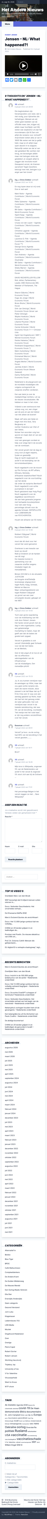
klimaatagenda (15, 1424)
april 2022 (9, 1184)
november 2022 (11, 1153)
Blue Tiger (9, 1259)
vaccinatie (19, 1435)
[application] (23, 65)
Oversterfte (31, 1427)
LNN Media (9, 1325)
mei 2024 (9, 1096)
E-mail (21, 846)
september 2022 (12, 1162)
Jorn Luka (9, 1312)
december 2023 (11, 1118)
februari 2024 (10, 1109)
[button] (23, 65)
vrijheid (18, 1442)
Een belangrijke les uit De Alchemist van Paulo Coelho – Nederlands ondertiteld (21, 1015)
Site (33, 846)
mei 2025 (9, 1069)
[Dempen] (36, 74)
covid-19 (24, 1408)
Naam (7, 846)
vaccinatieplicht (10, 1439)
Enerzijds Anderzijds (13, 1299)
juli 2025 (8, 1061)
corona (15, 1408)
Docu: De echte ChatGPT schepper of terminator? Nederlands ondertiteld (20, 993)
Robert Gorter (11, 1351)
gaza (6, 1418)
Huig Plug (30, 1418)
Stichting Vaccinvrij (13, 1360)
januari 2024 (10, 1113)
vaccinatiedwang (32, 1435)
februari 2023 (10, 1140)
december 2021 (11, 1201)
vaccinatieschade (29, 1439)
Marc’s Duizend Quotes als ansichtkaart (21, 967)
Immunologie (9, 1421)
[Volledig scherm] (39, 74)
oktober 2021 (10, 1210)
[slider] (22, 74)
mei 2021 (8, 1232)
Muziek (8, 1329)
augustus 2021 (11, 1219)
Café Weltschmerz (12, 1268)
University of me (12, 1369)
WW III (19, 1445)
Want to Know (11, 1382)
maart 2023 (10, 1135)
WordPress (8, 1514)
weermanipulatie (26, 1442)
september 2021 (11, 1214)
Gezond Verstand (12, 1307)
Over (7, 1338)
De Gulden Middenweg (14, 1281)
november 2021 (11, 1206)
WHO (38, 1442)
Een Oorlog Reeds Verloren (16, 1290)
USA (7, 1435)
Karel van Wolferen (25, 1421)
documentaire (34, 1411)
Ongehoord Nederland (14, 1334)
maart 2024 (10, 1105)
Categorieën (12, 1482)
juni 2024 (9, 1091)
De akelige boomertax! (14, 1020)
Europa (38, 1414)
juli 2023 (8, 1122)
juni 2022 (9, 1175)
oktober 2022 (10, 1157)
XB (16, 104)
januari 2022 (10, 1197)
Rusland (21, 1431)
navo (36, 1423)
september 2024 (12, 1078)
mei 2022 (9, 1179)
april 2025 (9, 1074)
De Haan (34, 1408)
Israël (16, 1421)
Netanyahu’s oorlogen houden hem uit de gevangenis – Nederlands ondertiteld (22, 1009)
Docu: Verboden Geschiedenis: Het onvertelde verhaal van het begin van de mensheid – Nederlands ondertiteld (21, 1001)
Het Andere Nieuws (23, 9)
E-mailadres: (10, 1463)
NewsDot (24, 1514)
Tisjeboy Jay (10, 1364)
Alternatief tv (10, 1250)
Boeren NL (31, 1405)
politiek (9, 1431)
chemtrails (8, 1408)
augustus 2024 (11, 1083)
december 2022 (11, 1148)
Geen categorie (11, 1303)
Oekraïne (10, 1427)
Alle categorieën (14, 1480)
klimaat (7, 1424)
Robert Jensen (11, 35)
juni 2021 (9, 1228)
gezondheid (22, 1418)
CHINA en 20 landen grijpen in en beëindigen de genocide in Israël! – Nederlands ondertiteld (19, 1027)
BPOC (7, 1263)
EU (32, 1415)
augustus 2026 (11, 1047)
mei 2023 (9, 1127)
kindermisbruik (36, 1421)
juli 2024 (8, 1087)
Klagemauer (10, 1316)
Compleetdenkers (12, 1272)
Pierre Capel (10, 1347)
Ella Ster (8, 1294)
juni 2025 (9, 1065)
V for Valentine (11, 1373)
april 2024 (9, 1100)
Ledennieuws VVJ (12, 1321)
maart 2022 (10, 1188)
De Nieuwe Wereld (12, 1285)
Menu (7, 24)
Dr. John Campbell (12, 1415)
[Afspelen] (8, 74)
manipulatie (25, 1424)
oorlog (21, 1427)
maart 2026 (10, 1056)
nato (31, 1424)
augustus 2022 (11, 1166)
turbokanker (32, 1431)
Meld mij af (11, 1474)
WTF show (9, 1386)
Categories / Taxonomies (16, 1477)
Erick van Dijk (26, 1415)
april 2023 (9, 1131)
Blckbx (7, 1255)
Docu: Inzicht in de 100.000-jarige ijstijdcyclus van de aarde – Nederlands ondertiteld (21, 977)
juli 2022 (8, 1170)
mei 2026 (9, 1052)
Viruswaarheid (11, 1378)
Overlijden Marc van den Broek (17, 971)
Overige (8, 1342)
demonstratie (12, 1411)
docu (23, 1411)
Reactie (8, 816)
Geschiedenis (13, 1418)
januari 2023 (10, 1144)
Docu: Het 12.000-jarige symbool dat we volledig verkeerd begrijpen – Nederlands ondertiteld (22, 986)
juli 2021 (8, 1223)
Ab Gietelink (10, 1405)
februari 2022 (10, 1192)
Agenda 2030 (22, 1405)
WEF (34, 1442)
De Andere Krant (12, 1277)
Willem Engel (10, 1445)
